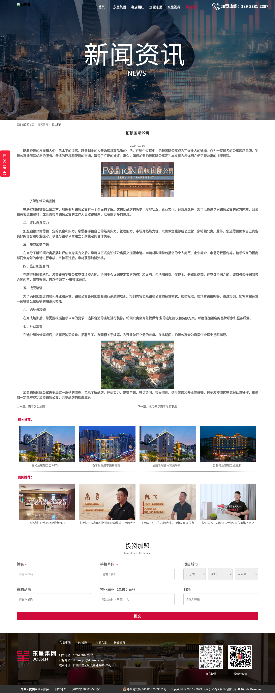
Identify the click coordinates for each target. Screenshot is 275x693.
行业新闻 (57, 124)
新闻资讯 (192, 7)
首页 (101, 7)
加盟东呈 (155, 7)
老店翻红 (137, 7)
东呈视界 (173, 7)
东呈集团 (119, 7)
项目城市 (190, 564)
